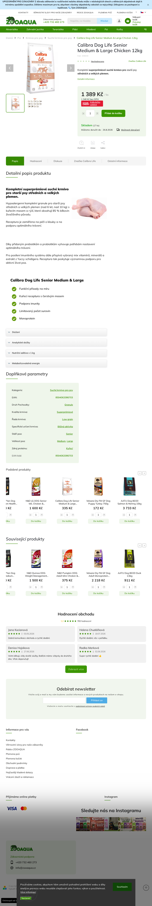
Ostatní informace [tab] (118, 161)
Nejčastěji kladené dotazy (19, 772)
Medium (61, 441)
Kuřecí (69, 448)
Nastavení (26, 898)
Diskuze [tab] (58, 161)
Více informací (28, 892)
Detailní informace (86, 79)
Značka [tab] (85, 161)
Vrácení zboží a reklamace (20, 777)
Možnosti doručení (130, 129)
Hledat (104, 21)
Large (70, 441)
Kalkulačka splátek (95, 103)
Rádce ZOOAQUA (85, 12)
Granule (69, 404)
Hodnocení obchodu (76, 614)
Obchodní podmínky (16, 763)
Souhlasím (122, 886)
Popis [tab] (15, 161)
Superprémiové (65, 412)
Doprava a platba (15, 767)
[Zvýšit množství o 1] (97, 113)
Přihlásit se (97, 700)
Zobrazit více (76, 669)
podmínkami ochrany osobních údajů (90, 706)
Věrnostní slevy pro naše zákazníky (52, 12)
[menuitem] (14, 29)
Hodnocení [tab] (36, 161)
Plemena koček (125, 12)
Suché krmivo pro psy (61, 390)
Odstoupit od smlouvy (13, 900)
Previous (140, 473)
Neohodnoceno (97, 61)
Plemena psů (105, 12)
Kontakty (23, 12)
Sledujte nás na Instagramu (111, 810)
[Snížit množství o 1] (83, 113)
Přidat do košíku (113, 113)
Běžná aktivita (65, 426)
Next (144, 473)
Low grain (67, 419)
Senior (69, 433)
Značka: (137, 61)
